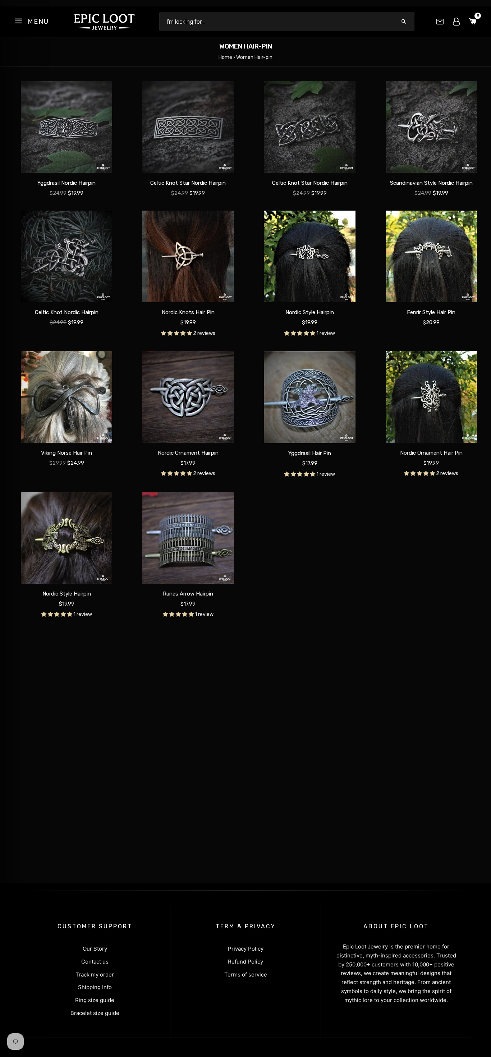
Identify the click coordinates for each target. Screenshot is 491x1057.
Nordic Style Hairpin (309, 312)
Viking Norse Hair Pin (66, 453)
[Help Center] (440, 22)
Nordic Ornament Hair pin (431, 453)
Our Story (95, 948)
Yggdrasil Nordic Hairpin (66, 183)
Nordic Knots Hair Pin (188, 312)
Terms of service (245, 974)
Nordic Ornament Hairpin (188, 453)
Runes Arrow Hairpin (188, 594)
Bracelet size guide (94, 1013)
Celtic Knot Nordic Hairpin (66, 312)
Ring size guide (94, 1000)
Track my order (94, 974)
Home (225, 57)
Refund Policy (245, 961)
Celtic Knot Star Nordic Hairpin (188, 183)
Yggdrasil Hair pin (309, 453)
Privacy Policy (245, 948)
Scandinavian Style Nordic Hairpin (431, 183)
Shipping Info (95, 987)
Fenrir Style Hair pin (431, 312)
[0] (473, 22)
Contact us (95, 961)
